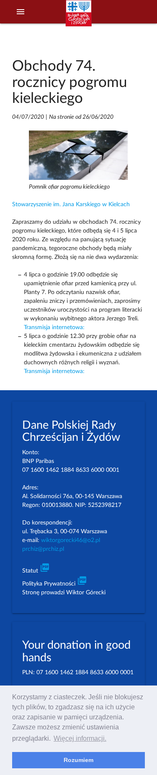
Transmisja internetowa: (54, 327)
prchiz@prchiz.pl (43, 549)
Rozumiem (78, 760)
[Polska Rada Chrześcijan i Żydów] (78, 17)
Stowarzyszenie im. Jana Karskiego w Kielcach (71, 204)
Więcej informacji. (80, 738)
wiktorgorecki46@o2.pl (70, 540)
